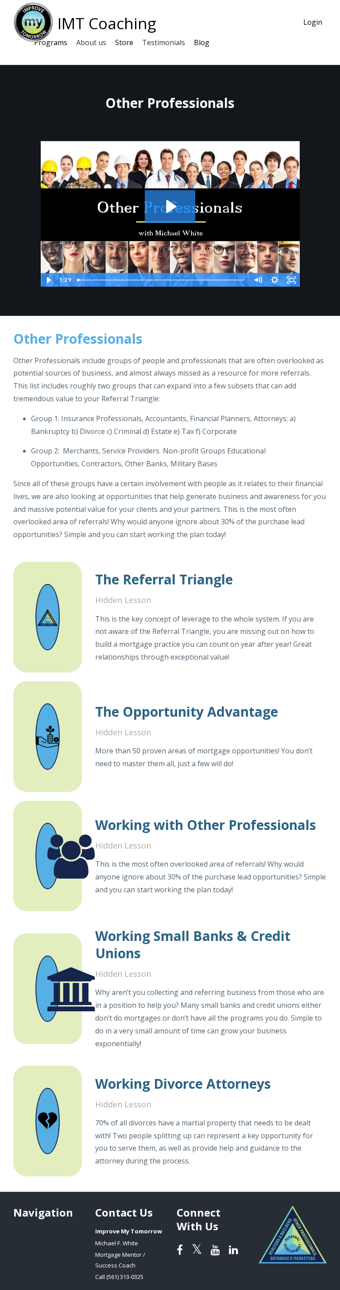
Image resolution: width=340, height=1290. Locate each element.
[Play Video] (48, 280)
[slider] (161, 280)
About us (91, 42)
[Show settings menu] (275, 280)
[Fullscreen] (291, 280)
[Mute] (258, 280)
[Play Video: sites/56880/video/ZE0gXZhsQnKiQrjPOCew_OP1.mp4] (170, 206)
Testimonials (163, 42)
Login (312, 22)
